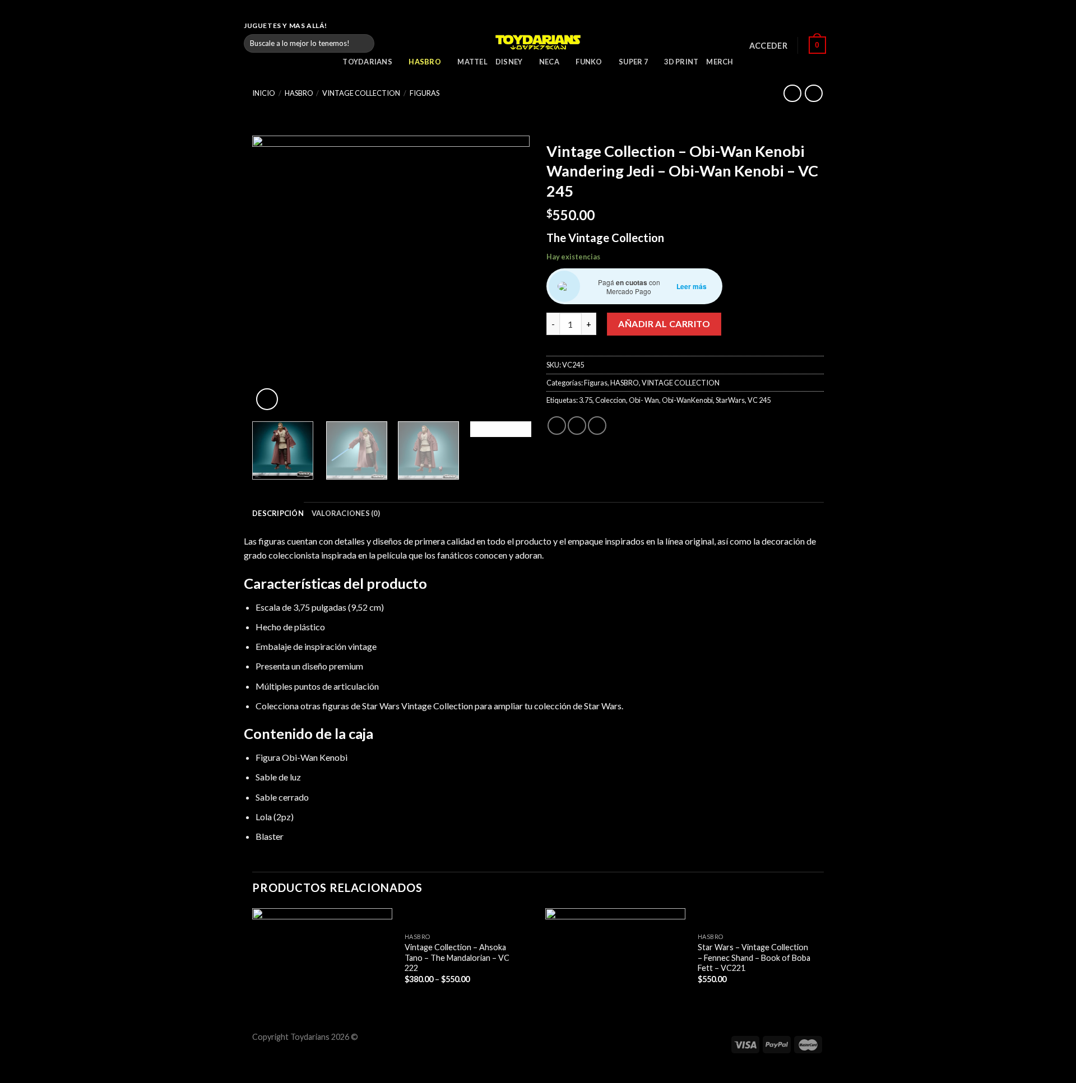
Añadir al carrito (664, 323)
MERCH (719, 61)
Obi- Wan (644, 400)
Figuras (424, 93)
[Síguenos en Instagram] (805, 26)
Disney (509, 61)
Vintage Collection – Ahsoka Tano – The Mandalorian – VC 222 (457, 957)
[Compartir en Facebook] (557, 425)
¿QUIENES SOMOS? (753, 25)
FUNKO (589, 61)
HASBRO (425, 61)
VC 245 (759, 400)
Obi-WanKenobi (687, 400)
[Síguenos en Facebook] (794, 26)
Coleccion (610, 400)
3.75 (585, 400)
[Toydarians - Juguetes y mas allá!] (538, 42)
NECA (549, 61)
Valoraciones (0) (346, 513)
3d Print (681, 61)
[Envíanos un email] (826, 26)
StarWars (730, 400)
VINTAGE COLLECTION (361, 93)
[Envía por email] (597, 425)
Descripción (278, 513)
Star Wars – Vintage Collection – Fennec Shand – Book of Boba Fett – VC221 (754, 957)
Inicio (263, 93)
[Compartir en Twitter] (577, 425)
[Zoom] (267, 399)
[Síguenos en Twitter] (816, 26)
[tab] (278, 513)
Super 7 (633, 61)
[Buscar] (363, 43)
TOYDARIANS (367, 61)
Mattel (472, 61)
